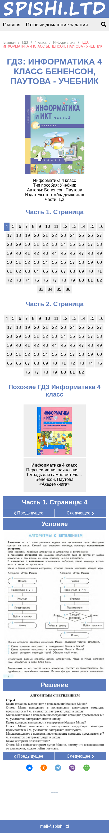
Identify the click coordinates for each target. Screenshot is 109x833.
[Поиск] (103, 25)
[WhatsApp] (83, 768)
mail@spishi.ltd (54, 826)
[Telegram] (54, 768)
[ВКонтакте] (26, 768)
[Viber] (68, 768)
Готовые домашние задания (57, 24)
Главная (11, 24)
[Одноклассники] (40, 768)
